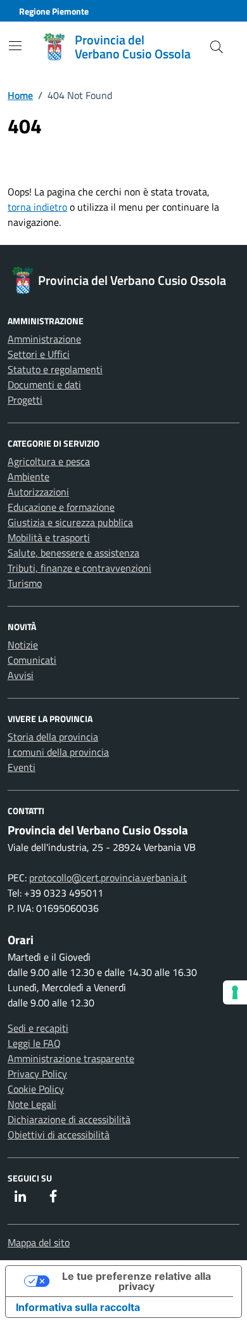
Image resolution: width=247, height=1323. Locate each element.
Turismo (25, 583)
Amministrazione (44, 338)
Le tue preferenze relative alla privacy (136, 1281)
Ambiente (28, 476)
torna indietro (37, 206)
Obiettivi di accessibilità (59, 1134)
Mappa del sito (39, 1242)
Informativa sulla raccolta (78, 1307)
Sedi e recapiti (38, 1028)
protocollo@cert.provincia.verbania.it (108, 877)
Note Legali (32, 1104)
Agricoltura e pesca (49, 461)
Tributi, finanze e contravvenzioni (79, 568)
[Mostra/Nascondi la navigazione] (15, 45)
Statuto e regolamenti (55, 369)
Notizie (23, 644)
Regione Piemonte (54, 11)
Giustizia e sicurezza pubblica (70, 522)
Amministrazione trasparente (71, 1058)
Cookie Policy (36, 1088)
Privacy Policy (37, 1073)
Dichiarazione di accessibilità (69, 1119)
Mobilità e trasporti (49, 537)
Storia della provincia (53, 736)
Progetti (25, 399)
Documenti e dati (44, 384)
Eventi (21, 767)
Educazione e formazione (61, 507)
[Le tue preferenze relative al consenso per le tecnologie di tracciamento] (235, 992)
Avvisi (21, 675)
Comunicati (32, 660)
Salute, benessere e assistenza (73, 552)
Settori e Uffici (39, 354)
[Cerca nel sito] (216, 47)
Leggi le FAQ (34, 1043)
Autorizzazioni (38, 491)
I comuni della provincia (58, 752)
